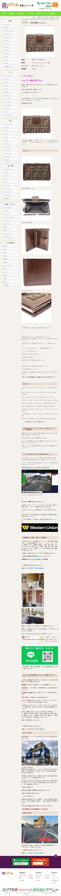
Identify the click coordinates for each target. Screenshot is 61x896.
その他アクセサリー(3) (8, 237)
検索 (45, 863)
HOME (4, 13)
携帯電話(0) (5, 259)
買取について (38, 880)
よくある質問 (53, 882)
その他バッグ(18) (7, 114)
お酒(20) (5, 246)
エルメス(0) (5, 127)
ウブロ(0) (5, 63)
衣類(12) (5, 278)
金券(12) (5, 249)
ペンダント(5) (6, 223)
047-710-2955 (38, 568)
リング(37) (5, 210)
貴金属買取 (52, 13)
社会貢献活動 (21, 880)
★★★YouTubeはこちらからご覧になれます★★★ (35, 467)
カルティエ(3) (6, 43)
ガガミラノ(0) (6, 53)
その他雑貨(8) (6, 198)
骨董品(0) (5, 262)
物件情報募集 (31, 877)
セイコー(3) (5, 47)
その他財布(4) (6, 159)
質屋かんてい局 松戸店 (42, 17)
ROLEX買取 (20, 13)
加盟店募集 (31, 875)
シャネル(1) (5, 130)
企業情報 (20, 877)
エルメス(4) (5, 79)
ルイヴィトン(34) (7, 75)
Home (33, 17)
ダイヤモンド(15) (7, 233)
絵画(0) (5, 275)
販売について (38, 877)
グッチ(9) (5, 85)
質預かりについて (41, 13)
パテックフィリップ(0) (8, 30)
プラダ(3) (5, 92)
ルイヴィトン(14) (7, 169)
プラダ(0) (5, 140)
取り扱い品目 (47, 877)
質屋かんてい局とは (22, 875)
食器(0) (5, 282)
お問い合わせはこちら (55, 5)
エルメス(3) (5, 60)
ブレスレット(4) (6, 220)
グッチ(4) (5, 178)
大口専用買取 (47, 875)
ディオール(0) (6, 108)
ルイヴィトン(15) (7, 124)
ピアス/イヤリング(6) (8, 217)
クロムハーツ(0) (6, 101)
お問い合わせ (53, 875)
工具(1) (4, 252)
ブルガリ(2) (5, 40)
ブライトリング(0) (7, 37)
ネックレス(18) (6, 214)
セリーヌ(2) (5, 111)
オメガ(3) (5, 27)
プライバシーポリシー (55, 877)
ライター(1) (5, 272)
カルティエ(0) (6, 95)
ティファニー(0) (6, 146)
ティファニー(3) (6, 98)
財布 (58, 17)
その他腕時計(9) (6, 66)
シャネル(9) (5, 82)
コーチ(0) (5, 137)
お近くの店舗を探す (54, 880)
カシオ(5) (5, 50)
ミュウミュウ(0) (6, 105)
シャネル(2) (5, 175)
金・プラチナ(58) (7, 207)
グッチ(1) (5, 133)
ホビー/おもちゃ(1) (7, 265)
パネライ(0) (5, 56)
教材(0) (5, 269)
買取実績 (11, 13)
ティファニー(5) (6, 188)
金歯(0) (5, 230)
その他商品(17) (6, 285)
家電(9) (5, 256)
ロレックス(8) (6, 24)
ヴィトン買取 (30, 13)
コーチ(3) (5, 88)
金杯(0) (5, 227)
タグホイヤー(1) (6, 34)
